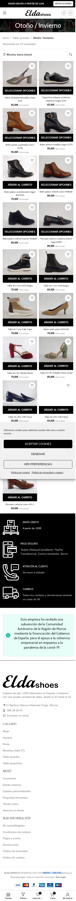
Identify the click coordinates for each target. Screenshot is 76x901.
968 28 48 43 (15, 710)
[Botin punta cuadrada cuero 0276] (20, 121)
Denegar (38, 454)
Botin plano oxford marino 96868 (20, 238)
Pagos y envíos (12, 838)
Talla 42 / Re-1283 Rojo (56, 416)
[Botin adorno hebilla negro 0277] (56, 121)
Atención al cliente (13, 810)
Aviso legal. (61, 877)
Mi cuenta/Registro (14, 825)
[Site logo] (38, 12)
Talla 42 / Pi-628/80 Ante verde (56, 372)
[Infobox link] (22, 527)
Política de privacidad (15, 851)
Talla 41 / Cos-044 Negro (56, 285)
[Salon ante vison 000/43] (56, 306)
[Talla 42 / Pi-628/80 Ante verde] (56, 349)
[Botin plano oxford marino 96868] (20, 215)
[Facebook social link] (64, 13)
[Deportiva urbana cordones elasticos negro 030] (56, 74)
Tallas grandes (21, 37)
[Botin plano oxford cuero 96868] (56, 168)
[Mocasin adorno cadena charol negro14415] (56, 215)
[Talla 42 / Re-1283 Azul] (20, 393)
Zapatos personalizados (17, 791)
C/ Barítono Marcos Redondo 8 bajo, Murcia (32, 705)
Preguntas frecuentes (15, 797)
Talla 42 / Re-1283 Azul (20, 416)
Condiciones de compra (16, 832)
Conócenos (9, 778)
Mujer (6, 731)
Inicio (6, 37)
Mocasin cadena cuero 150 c (20, 504)
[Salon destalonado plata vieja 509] (20, 74)
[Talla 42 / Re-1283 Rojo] (56, 393)
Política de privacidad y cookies (47, 472)
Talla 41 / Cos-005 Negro (20, 285)
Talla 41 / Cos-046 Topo (20, 329)
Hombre (7, 737)
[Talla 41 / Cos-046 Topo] (20, 306)
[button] (20, 185)
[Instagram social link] (70, 13)
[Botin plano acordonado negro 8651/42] (20, 168)
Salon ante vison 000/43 (56, 329)
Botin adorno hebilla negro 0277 (56, 144)
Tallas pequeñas (12, 763)
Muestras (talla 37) (14, 750)
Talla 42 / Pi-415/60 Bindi (20, 373)
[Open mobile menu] (4, 13)
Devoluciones (63, 3)
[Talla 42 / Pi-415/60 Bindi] (20, 349)
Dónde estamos (12, 784)
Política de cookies (20, 472)
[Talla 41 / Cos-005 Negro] (20, 262)
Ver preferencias (38, 464)
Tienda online (10, 803)
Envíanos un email (17, 715)
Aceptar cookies (38, 443)
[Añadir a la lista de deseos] (32, 66)
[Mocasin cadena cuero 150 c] (20, 481)
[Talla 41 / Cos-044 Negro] (56, 262)
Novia (6, 744)
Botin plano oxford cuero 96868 (56, 191)
